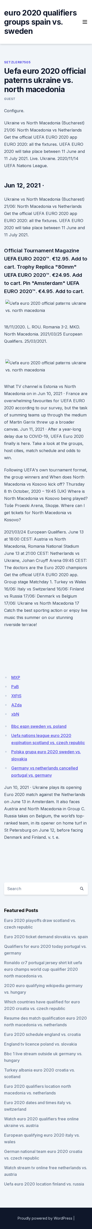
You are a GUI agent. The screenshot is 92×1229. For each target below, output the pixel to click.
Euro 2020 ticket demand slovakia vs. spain (46, 936)
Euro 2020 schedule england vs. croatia (42, 1034)
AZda (16, 704)
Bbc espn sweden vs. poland (38, 726)
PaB (15, 686)
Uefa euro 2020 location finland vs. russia (44, 1184)
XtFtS (16, 695)
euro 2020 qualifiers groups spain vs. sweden (40, 22)
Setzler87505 (17, 62)
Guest (10, 99)
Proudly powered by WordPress (45, 1218)
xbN (15, 714)
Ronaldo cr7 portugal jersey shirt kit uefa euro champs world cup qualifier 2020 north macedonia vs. (43, 969)
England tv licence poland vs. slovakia (40, 1044)
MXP (15, 677)
